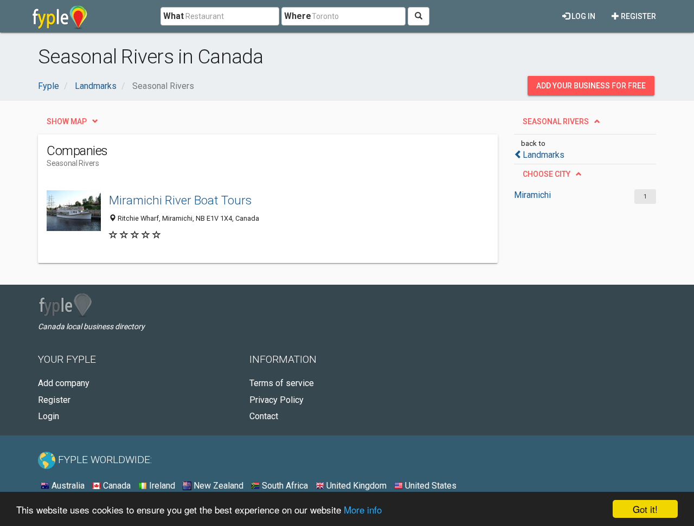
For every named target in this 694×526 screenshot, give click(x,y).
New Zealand (217, 485)
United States (430, 485)
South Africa (284, 485)
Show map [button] (67, 121)
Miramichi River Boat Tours (180, 200)
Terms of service (281, 383)
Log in (582, 16)
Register (637, 16)
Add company (63, 383)
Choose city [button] (546, 174)
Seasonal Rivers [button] (556, 121)
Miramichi (532, 195)
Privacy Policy (276, 400)
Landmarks (543, 155)
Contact (263, 416)
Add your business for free (591, 85)
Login (48, 416)
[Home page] (60, 16)
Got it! (645, 509)
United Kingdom (355, 485)
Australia (67, 485)
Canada (116, 485)
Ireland (161, 485)
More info (363, 509)
